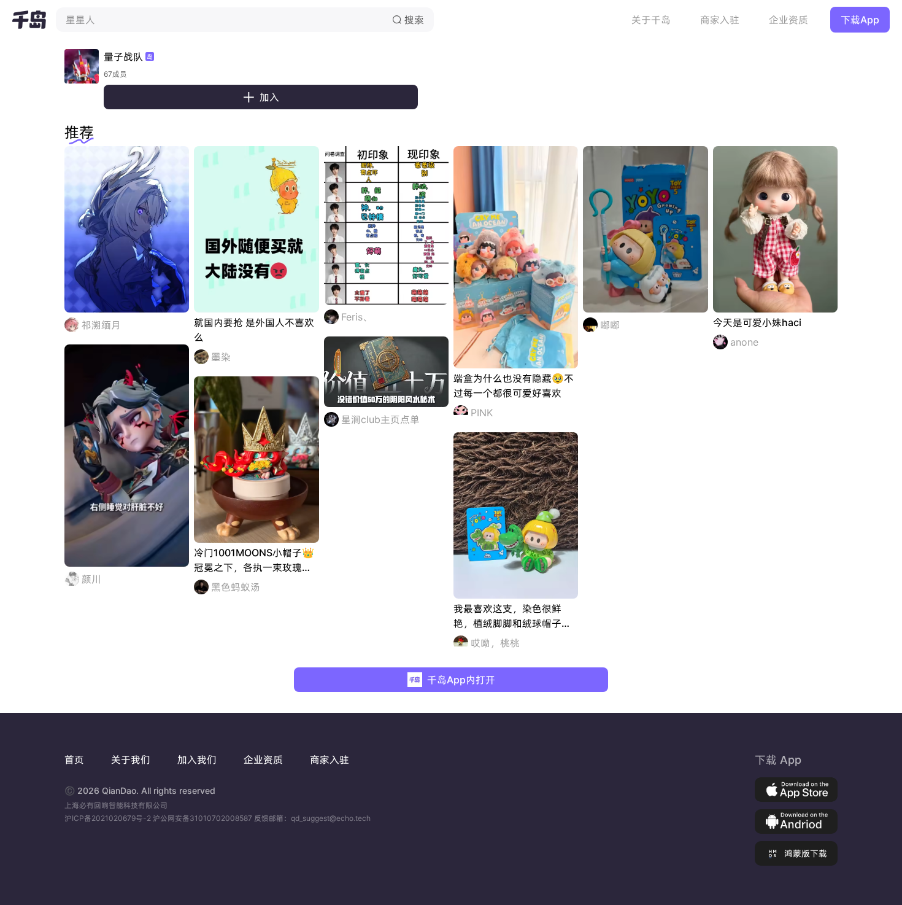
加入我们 (197, 759)
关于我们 (130, 759)
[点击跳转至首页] (29, 19)
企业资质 (788, 20)
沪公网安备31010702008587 (203, 818)
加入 (260, 97)
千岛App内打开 (461, 680)
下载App (860, 20)
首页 (74, 759)
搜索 (408, 20)
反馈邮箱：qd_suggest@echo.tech (312, 818)
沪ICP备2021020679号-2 (108, 818)
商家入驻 (719, 20)
